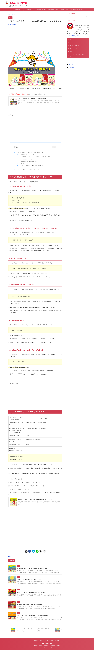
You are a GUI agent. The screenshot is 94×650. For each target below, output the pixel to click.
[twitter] (26, 551)
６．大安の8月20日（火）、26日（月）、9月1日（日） (31, 165)
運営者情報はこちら (74, 36)
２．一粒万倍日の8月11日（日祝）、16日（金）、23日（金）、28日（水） (36, 156)
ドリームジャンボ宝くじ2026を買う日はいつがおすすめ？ (32, 615)
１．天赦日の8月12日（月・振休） (27, 154)
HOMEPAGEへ (71, 67)
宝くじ (11, 556)
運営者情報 (17, 9)
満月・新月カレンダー (53, 9)
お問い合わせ (57, 640)
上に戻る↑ (71, 64)
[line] (37, 551)
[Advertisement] (35, 37)
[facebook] (29, 551)
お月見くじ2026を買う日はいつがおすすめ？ (29, 579)
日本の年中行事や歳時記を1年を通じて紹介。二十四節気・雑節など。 (47, 645)
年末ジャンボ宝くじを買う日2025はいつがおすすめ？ (31, 592)
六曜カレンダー (64, 9)
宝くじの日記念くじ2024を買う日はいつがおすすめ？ (31, 152)
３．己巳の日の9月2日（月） (25, 159)
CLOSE (54, 147)
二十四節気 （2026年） (41, 9)
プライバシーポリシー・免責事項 (46, 640)
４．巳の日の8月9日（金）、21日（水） (28, 161)
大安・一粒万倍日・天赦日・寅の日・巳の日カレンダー (76, 9)
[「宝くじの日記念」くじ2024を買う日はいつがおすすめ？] (33, 551)
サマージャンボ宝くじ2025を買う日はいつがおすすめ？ (32, 568)
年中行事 (29, 9)
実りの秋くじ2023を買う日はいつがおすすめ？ (29, 604)
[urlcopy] (44, 551)
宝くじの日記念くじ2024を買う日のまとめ (28, 169)
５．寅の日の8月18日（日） (25, 163)
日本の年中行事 (47, 644)
